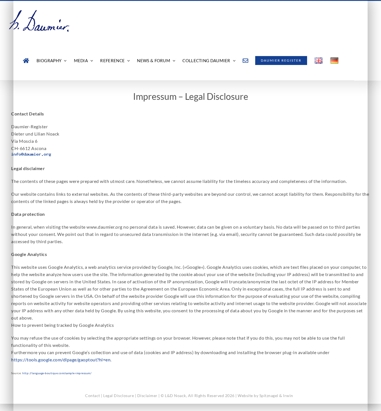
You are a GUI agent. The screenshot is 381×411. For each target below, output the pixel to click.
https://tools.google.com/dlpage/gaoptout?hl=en (60, 359)
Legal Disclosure (118, 395)
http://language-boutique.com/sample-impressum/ (56, 373)
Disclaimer (147, 395)
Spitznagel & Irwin (276, 395)
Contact (92, 395)
